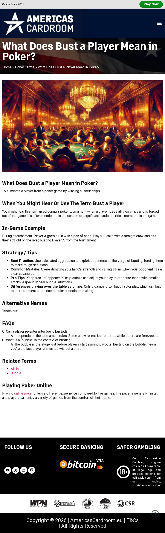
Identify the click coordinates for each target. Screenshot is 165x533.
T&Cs (133, 520)
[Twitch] (31, 470)
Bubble (16, 373)
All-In (15, 369)
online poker (23, 393)
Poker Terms (24, 67)
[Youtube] (7, 470)
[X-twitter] (15, 470)
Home (7, 67)
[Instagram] (23, 470)
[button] (159, 23)
